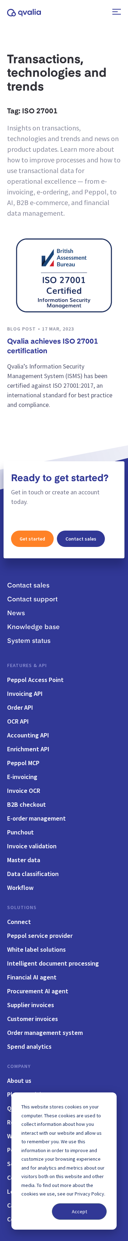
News (16, 613)
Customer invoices (32, 1019)
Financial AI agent (32, 977)
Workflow (20, 887)
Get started (32, 539)
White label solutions (36, 949)
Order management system (45, 1032)
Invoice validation (32, 846)
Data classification (33, 874)
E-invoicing (22, 777)
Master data (23, 860)
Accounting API (28, 735)
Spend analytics (29, 1046)
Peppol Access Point (35, 680)
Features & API (27, 665)
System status (28, 641)
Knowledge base (33, 627)
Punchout (20, 832)
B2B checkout (26, 804)
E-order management (36, 818)
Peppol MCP (23, 763)
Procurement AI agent (37, 991)
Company (19, 1066)
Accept (79, 1211)
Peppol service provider (40, 935)
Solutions (22, 907)
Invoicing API (25, 693)
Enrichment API (28, 749)
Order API (20, 707)
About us (19, 1080)
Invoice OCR (23, 790)
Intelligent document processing (53, 963)
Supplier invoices (30, 1005)
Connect (19, 922)
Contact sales (80, 539)
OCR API (18, 721)
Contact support (32, 599)
